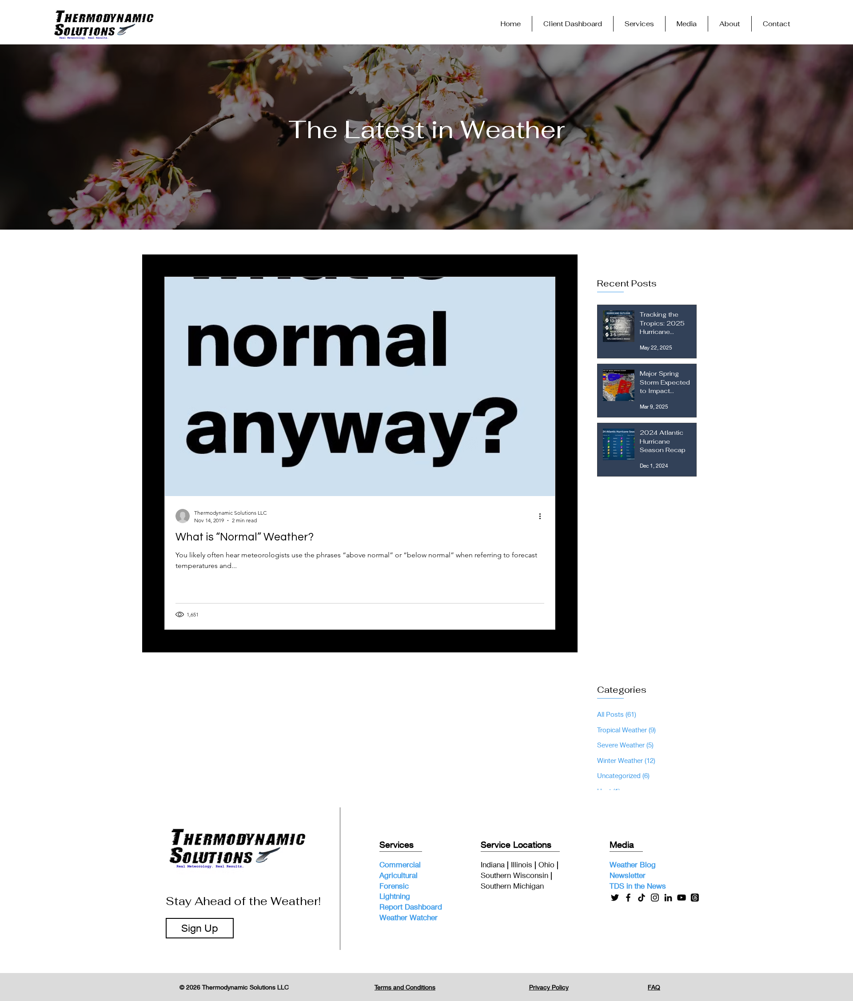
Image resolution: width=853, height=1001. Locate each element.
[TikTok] (641, 897)
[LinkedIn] (668, 897)
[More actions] (543, 516)
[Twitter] (615, 897)
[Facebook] (628, 897)
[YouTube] (681, 897)
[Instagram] (655, 897)
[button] (639, 24)
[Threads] (695, 897)
